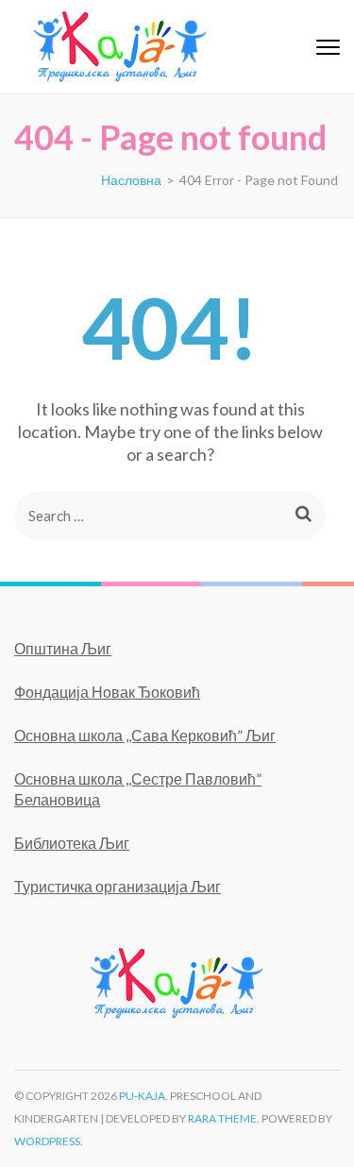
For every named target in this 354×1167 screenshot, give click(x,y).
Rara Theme (222, 1118)
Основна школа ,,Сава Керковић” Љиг (145, 735)
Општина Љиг (62, 648)
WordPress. (48, 1141)
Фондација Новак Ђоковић (107, 692)
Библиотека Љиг (71, 843)
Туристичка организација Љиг (117, 886)
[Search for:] (148, 516)
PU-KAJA (142, 1096)
